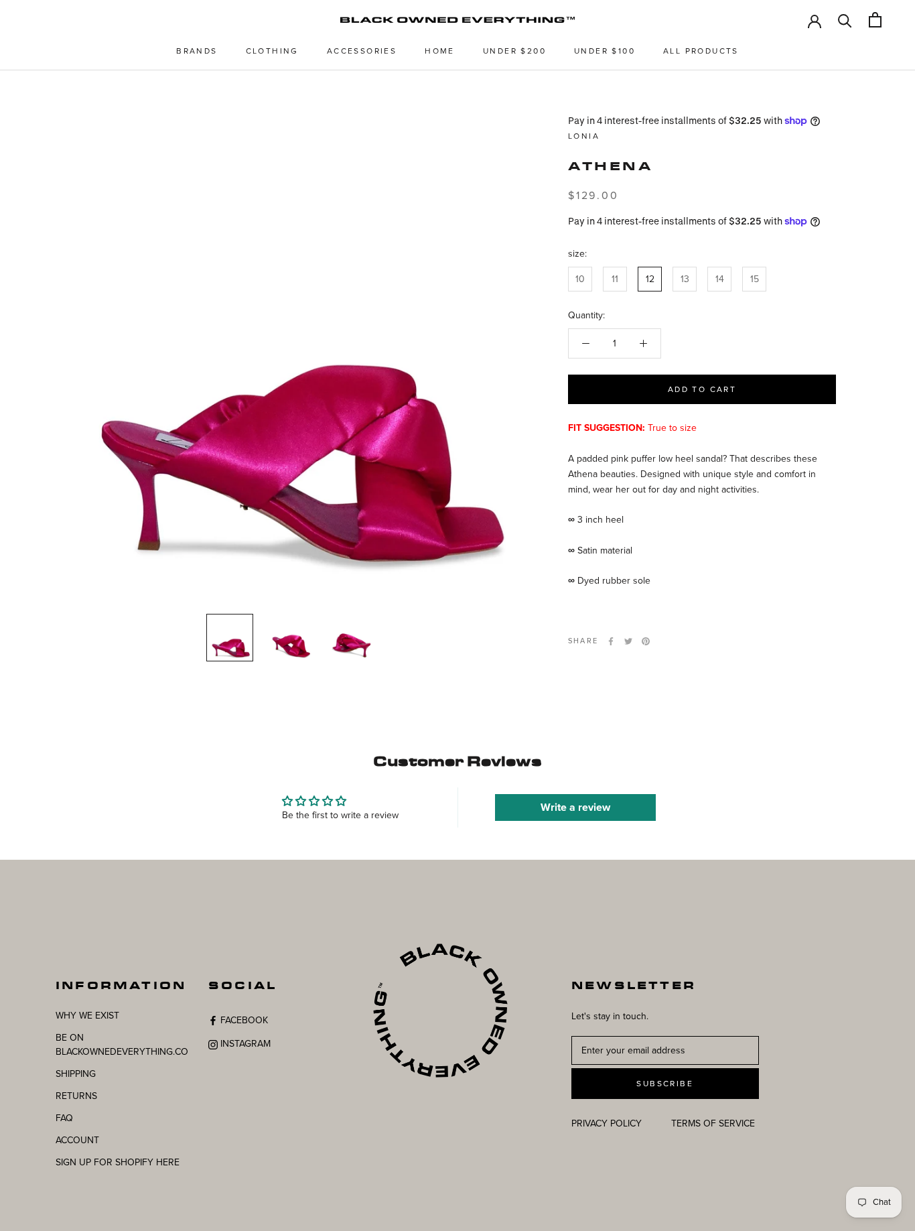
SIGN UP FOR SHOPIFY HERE (118, 1162)
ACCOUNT (77, 1140)
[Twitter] (628, 641)
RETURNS (76, 1096)
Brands (196, 51)
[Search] (845, 20)
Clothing (272, 51)
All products (701, 51)
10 (580, 279)
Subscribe (664, 1083)
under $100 (604, 51)
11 (615, 279)
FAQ (64, 1118)
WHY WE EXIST (87, 1015)
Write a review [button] (575, 807)
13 (685, 279)
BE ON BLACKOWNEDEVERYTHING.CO (122, 1044)
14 (719, 279)
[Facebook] (611, 641)
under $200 (514, 51)
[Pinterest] (646, 641)
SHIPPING (76, 1074)
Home (440, 51)
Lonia (584, 136)
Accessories (362, 51)
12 (650, 279)
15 (754, 279)
